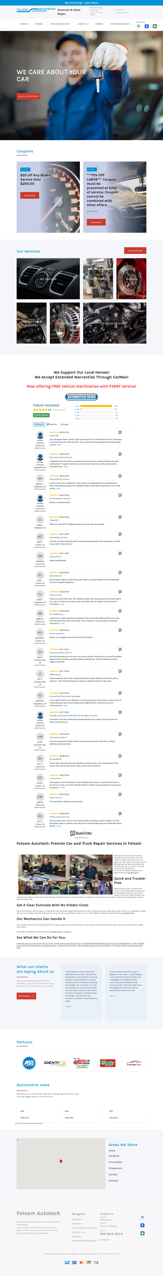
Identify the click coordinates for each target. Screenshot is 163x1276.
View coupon (29, 195)
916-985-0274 (95, 8)
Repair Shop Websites (69, 1254)
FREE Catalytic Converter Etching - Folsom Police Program (53, 945)
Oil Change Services (124, 943)
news (22, 1111)
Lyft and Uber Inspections (88, 945)
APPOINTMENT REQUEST (119, 24)
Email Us (104, 1240)
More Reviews (24, 996)
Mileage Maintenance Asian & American (99, 943)
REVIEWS (39, 24)
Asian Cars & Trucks (45, 943)
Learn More (91, 2)
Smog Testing (104, 945)
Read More (25, 1117)
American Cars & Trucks (26, 943)
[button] (61, 1162)
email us (67, 932)
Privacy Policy (113, 1254)
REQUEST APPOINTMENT (28, 96)
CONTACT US (82, 24)
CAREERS (98, 24)
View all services (135, 250)
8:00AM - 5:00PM (122, 13)
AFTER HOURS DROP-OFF (60, 24)
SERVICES (24, 24)
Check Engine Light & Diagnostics (68, 943)
